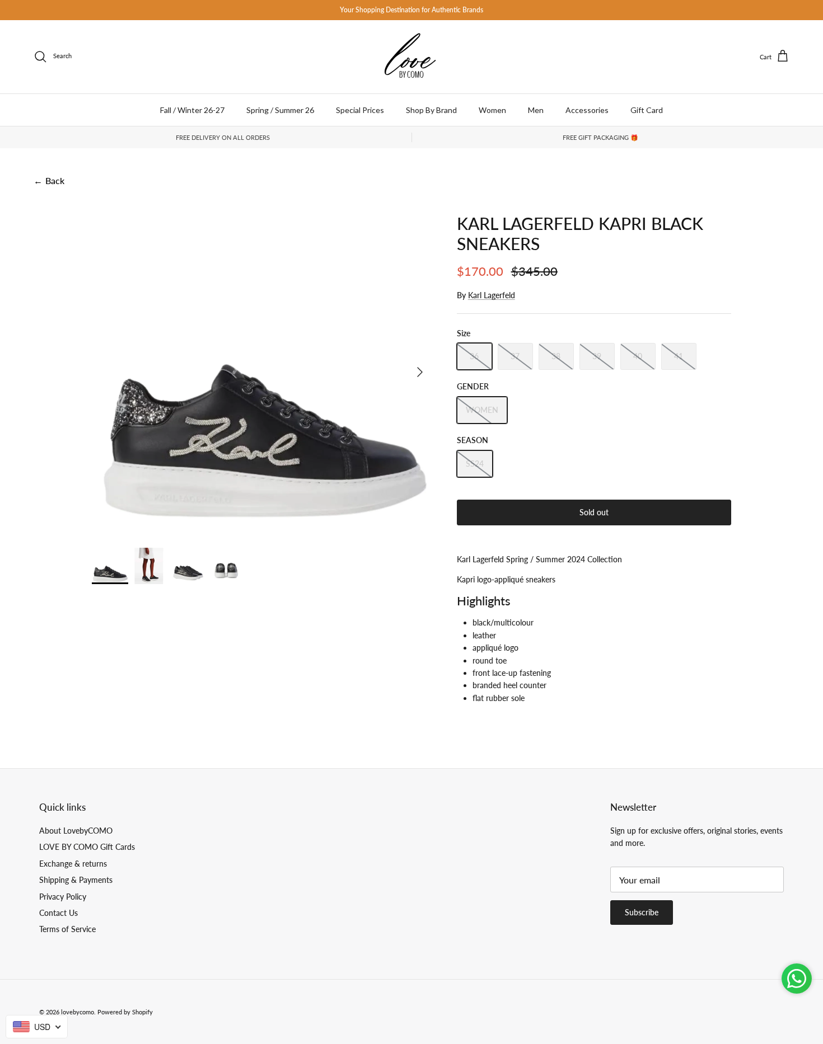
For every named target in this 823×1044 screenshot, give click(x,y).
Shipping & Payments (76, 880)
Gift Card (646, 110)
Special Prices (360, 110)
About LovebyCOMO (76, 830)
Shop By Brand (431, 110)
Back (49, 180)
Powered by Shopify (125, 1011)
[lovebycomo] (411, 56)
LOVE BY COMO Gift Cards (87, 847)
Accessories (587, 110)
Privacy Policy (62, 896)
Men (536, 110)
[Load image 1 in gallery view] (262, 366)
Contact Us (58, 913)
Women (492, 110)
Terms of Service (67, 929)
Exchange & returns (73, 863)
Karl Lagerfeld (491, 295)
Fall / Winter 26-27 (192, 110)
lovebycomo (77, 1011)
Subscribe (641, 912)
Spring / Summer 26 (280, 110)
